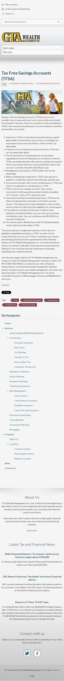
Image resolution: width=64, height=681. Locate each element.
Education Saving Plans (20, 415)
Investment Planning (19, 425)
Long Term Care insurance (26, 410)
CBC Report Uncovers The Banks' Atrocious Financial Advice (32, 578)
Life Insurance (21, 396)
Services (9, 328)
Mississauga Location (24, 453)
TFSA (15, 300)
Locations (14, 444)
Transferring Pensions (20, 386)
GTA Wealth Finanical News (21, 83)
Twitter (27, 653)
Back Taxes (19, 347)
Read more (31, 531)
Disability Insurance (23, 405)
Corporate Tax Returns (25, 367)
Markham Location (22, 458)
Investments (11, 305)
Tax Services (15, 338)
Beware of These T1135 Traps (32, 602)
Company (9, 434)
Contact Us (9, 14)
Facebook (37, 653)
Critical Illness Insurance (25, 400)
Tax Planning (52, 300)
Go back (5, 285)
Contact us (10, 468)
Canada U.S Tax (21, 357)
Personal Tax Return (23, 342)
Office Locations (11, 5)
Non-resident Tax (22, 362)
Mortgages (15, 429)
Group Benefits (17, 420)
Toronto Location (22, 449)
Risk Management (18, 391)
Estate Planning (17, 376)
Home (3, 83)
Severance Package (19, 381)
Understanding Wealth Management (27, 333)
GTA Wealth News (28, 305)
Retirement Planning (32, 300)
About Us (14, 439)
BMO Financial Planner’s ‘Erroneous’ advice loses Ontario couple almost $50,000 (32, 555)
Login (32, 676)
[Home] (20, 37)
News (7, 463)
